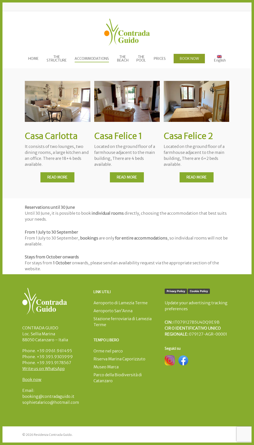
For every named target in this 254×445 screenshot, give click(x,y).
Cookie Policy (199, 291)
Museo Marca (106, 366)
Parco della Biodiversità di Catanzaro (118, 377)
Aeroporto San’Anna (113, 310)
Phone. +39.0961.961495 (47, 350)
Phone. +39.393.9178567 (46, 362)
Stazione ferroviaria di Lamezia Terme (123, 321)
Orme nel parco (108, 350)
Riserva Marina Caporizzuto (119, 358)
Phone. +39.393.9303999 (47, 356)
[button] (57, 177)
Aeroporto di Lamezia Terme (121, 302)
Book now (31, 379)
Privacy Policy (176, 291)
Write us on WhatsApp (43, 368)
